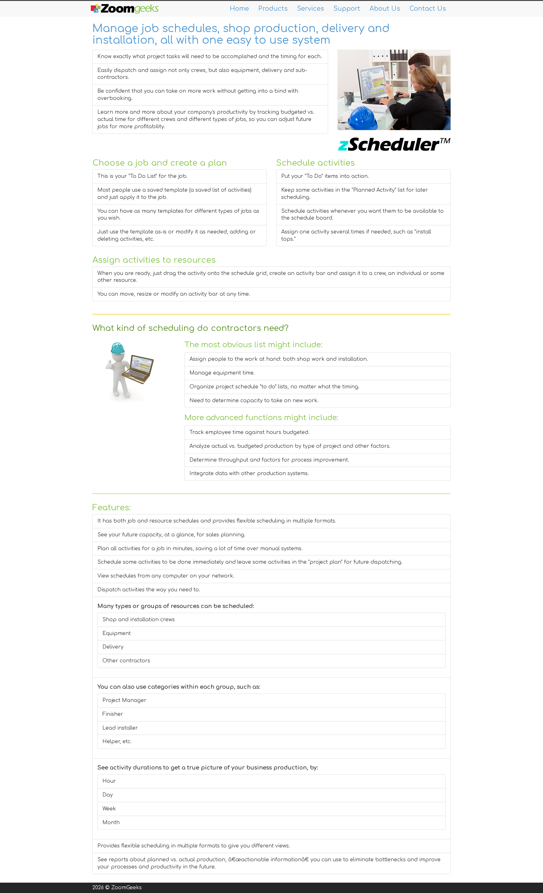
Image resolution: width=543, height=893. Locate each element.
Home (239, 8)
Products (273, 8)
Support (346, 8)
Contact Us (427, 8)
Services (310, 8)
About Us (385, 8)
